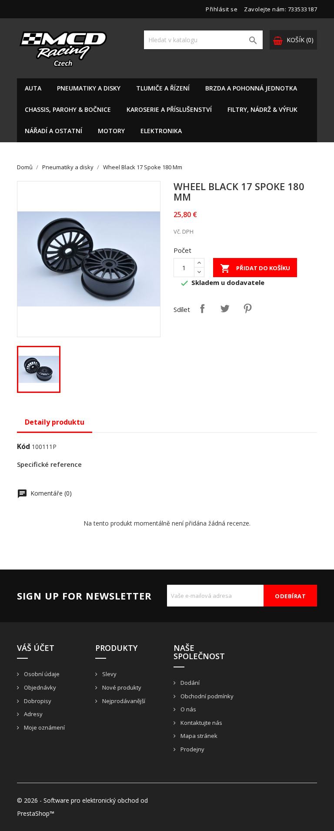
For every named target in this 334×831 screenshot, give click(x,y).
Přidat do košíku (255, 268)
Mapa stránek (198, 736)
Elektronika (161, 131)
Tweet (225, 308)
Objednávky (39, 687)
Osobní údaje (41, 674)
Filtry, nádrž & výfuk (262, 109)
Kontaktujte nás (200, 723)
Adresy (33, 714)
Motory (111, 131)
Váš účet (35, 648)
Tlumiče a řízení (163, 88)
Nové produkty (121, 687)
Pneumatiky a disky (88, 88)
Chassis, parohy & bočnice (68, 109)
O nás (187, 709)
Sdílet (202, 308)
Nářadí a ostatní (53, 131)
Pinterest (247, 308)
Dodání (189, 683)
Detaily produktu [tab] (54, 422)
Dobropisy (37, 701)
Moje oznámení (44, 727)
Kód (23, 446)
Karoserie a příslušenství (169, 109)
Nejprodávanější (123, 701)
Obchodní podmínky (206, 696)
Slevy (109, 674)
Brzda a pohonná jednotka (251, 88)
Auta (33, 88)
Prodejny (191, 749)
